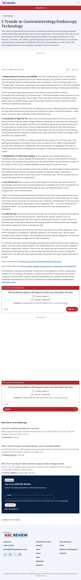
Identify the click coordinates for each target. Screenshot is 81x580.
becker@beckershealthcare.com (15, 549)
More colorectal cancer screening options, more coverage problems (31, 446)
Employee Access (41, 576)
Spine (38, 549)
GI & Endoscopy (8, 16)
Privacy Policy (64, 501)
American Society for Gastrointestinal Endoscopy (40, 261)
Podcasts (63, 553)
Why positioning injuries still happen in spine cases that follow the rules (40, 292)
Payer (38, 557)
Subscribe (39, 8)
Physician (39, 565)
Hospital (39, 545)
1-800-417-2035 (8, 545)
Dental (38, 553)
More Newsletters (11, 509)
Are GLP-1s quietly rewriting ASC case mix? (20, 428)
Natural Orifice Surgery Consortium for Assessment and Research (47, 266)
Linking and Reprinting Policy (68, 574)
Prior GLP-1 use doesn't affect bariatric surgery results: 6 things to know (33, 463)
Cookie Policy (54, 574)
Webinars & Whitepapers (69, 549)
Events (62, 545)
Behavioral (40, 561)
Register (71, 309)
